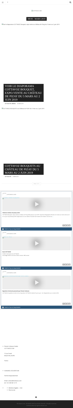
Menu (2, 2)
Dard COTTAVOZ (6, 251)
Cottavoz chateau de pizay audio (11, 212)
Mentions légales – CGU (15, 388)
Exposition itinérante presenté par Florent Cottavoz (15, 291)
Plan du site (12, 390)
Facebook (36, 397)
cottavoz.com (11, 194)
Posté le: (12, 229)
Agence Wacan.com (41, 405)
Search (70, 2)
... (53, 216)
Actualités (8, 103)
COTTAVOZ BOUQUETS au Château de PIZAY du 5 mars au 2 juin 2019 (22, 169)
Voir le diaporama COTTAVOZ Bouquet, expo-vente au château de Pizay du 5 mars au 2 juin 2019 (23, 92)
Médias (14, 103)
